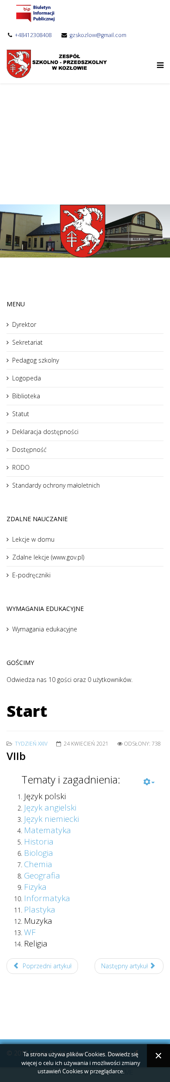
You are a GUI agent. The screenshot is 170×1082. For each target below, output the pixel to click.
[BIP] (34, 12)
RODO (21, 467)
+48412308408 (33, 35)
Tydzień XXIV (31, 743)
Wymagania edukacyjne (44, 629)
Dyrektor (24, 324)
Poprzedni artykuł (46, 966)
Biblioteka (26, 396)
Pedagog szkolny (35, 360)
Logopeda (26, 378)
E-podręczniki (31, 575)
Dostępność (29, 449)
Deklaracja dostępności (45, 431)
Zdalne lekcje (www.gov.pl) (48, 557)
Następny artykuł (125, 966)
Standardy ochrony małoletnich (56, 485)
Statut (20, 414)
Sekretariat (27, 342)
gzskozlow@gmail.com (98, 35)
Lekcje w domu (33, 539)
